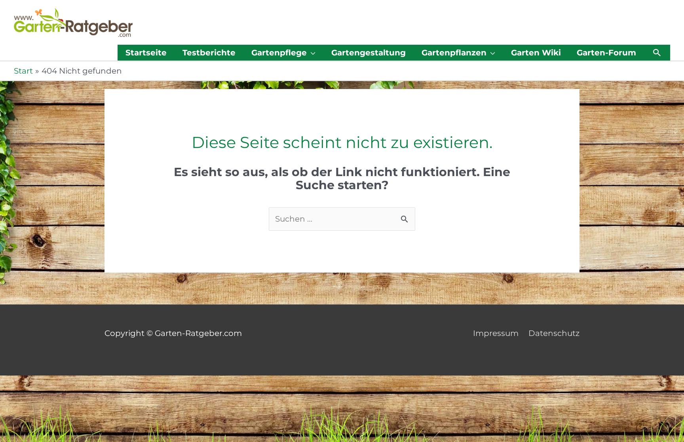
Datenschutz (554, 333)
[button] (657, 52)
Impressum (496, 333)
